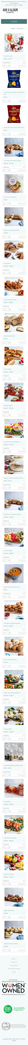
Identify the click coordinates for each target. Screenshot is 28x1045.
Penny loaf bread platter (10, 659)
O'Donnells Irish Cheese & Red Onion (14, 127)
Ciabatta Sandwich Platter (11, 943)
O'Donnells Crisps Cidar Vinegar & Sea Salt (14, 93)
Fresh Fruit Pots (8, 56)
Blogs (14, 972)
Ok (14, 6)
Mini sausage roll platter (10, 299)
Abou (12, 958)
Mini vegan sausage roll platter (12, 623)
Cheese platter (8, 729)
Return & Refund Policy (14, 968)
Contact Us (14, 962)
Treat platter (7, 263)
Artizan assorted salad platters (12, 692)
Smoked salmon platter (10, 838)
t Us (15, 958)
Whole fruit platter (9, 874)
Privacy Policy (14, 965)
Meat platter (7, 801)
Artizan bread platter (9, 336)
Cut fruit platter (8, 550)
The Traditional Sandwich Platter (12, 160)
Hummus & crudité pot (10, 197)
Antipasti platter (8, 405)
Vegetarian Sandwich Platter (11, 230)
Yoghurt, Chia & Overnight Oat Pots (13, 478)
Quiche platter (8, 369)
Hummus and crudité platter (12, 441)
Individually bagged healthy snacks (13, 765)
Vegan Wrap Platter (9, 910)
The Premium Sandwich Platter (12, 514)
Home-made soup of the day (11, 587)
